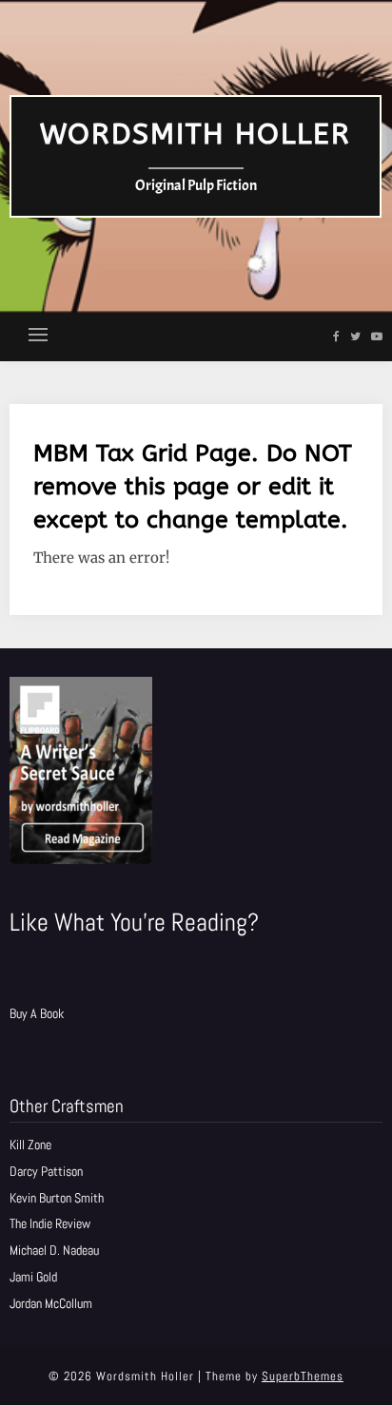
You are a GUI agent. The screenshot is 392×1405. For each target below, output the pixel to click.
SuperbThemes (302, 1376)
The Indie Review (50, 1223)
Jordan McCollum (51, 1303)
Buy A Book (37, 1013)
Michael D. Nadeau (54, 1250)
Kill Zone (30, 1144)
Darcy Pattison (46, 1171)
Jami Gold (33, 1276)
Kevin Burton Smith (57, 1197)
